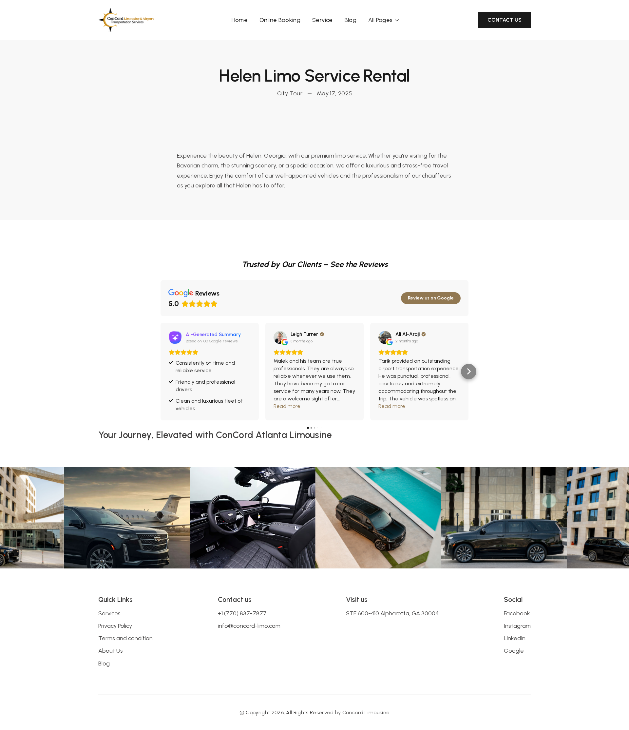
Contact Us (504, 20)
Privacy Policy (115, 625)
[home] (126, 20)
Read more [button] (287, 406)
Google (514, 650)
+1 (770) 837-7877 (242, 613)
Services (109, 613)
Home (240, 20)
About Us (110, 650)
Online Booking (279, 20)
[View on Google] (280, 337)
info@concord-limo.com (249, 625)
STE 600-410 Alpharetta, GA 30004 (392, 613)
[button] (384, 20)
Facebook (517, 613)
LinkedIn (514, 638)
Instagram (517, 625)
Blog (350, 20)
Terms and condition (125, 638)
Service (322, 20)
